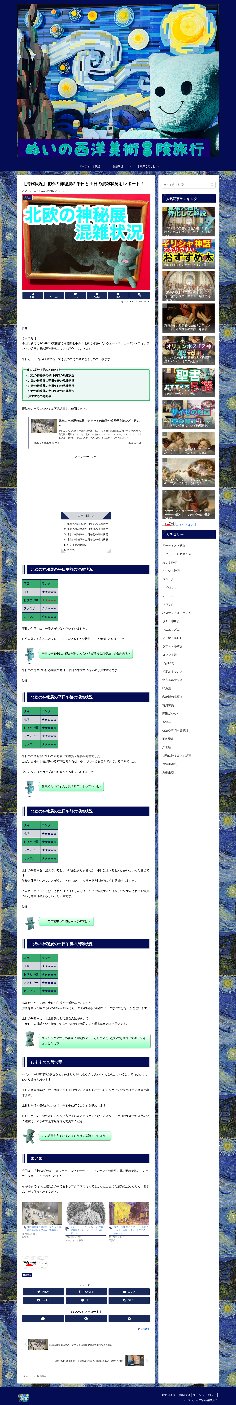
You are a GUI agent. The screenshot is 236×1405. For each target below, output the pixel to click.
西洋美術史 (169, 764)
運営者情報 (184, 1395)
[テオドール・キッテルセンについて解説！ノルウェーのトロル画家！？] (86, 1213)
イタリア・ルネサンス (176, 553)
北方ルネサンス (172, 680)
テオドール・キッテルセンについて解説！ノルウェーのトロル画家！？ (87, 1230)
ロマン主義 (169, 654)
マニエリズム (171, 629)
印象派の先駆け (172, 696)
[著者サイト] (43, 1318)
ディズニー (169, 596)
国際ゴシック (171, 713)
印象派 (166, 688)
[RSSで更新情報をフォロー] (129, 1318)
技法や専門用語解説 (175, 730)
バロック (168, 604)
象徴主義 (168, 772)
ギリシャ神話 (171, 570)
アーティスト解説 (173, 545)
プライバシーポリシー (204, 1395)
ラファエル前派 (172, 646)
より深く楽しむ (172, 638)
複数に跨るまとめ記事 (176, 755)
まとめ (71, 549)
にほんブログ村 (186, 524)
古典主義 (168, 705)
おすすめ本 (169, 562)
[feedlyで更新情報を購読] (86, 1318)
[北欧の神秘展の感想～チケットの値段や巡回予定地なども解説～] (42, 1213)
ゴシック (168, 579)
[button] (212, 185)
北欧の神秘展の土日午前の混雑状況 (87, 534)
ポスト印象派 (171, 621)
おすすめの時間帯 (77, 544)
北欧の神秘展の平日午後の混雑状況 (87, 529)
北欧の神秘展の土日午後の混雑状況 (87, 539)
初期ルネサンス (172, 671)
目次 (80, 515)
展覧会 (28, 1275)
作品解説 (168, 663)
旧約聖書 (168, 738)
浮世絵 (166, 747)
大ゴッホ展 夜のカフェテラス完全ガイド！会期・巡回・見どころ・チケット (131, 1230)
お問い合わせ (168, 1395)
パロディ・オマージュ (176, 612)
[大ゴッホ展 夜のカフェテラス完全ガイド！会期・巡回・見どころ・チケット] (129, 1213)
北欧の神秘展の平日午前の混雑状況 (87, 523)
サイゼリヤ (169, 587)
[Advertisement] (86, 313)
